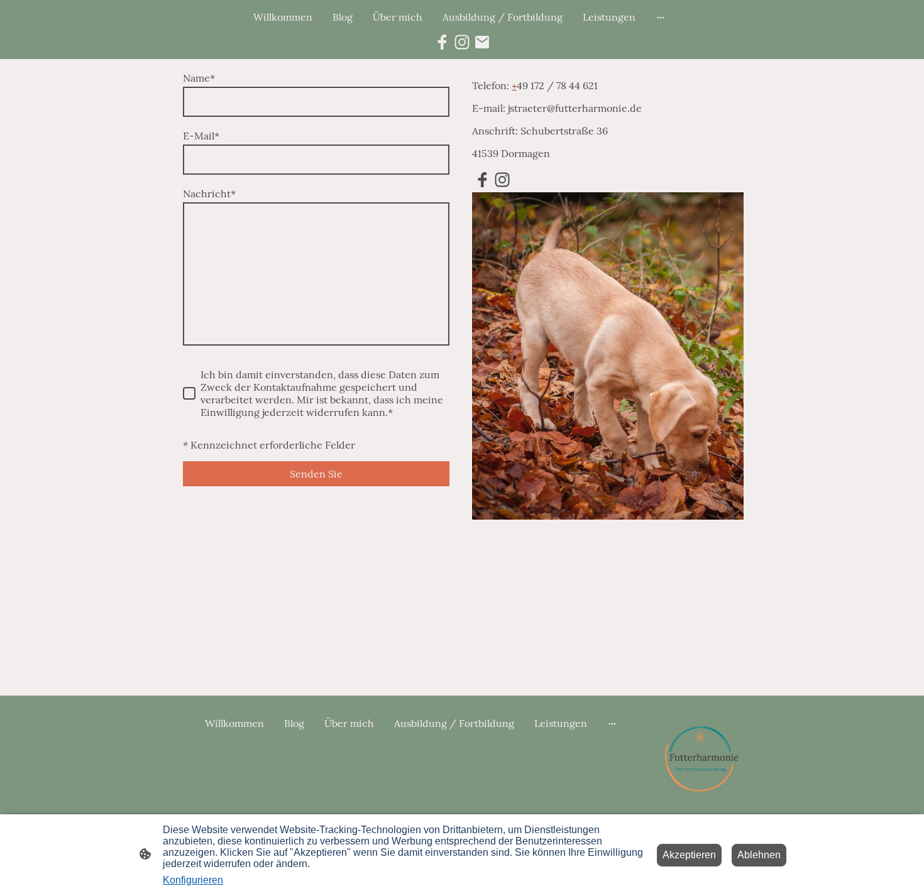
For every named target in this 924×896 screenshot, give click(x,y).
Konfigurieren (193, 880)
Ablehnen (759, 855)
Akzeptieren (689, 855)
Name (199, 78)
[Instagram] (462, 42)
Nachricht (209, 193)
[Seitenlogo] (705, 757)
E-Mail (201, 135)
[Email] (482, 42)
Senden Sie (316, 473)
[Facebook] (441, 42)
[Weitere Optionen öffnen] (660, 17)
